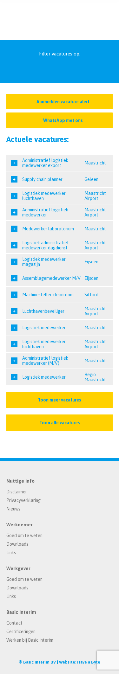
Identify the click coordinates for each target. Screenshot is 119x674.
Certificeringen (21, 631)
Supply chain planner (42, 179)
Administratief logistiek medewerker (45, 212)
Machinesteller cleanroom (48, 294)
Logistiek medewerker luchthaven (44, 196)
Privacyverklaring (23, 500)
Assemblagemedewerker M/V (51, 278)
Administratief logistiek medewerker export (45, 163)
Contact (14, 623)
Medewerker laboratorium (48, 228)
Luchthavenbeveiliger (43, 311)
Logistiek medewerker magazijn (44, 262)
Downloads (17, 544)
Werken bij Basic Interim (29, 640)
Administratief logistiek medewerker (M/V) (45, 361)
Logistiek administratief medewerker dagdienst (45, 245)
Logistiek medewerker (44, 327)
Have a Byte (88, 662)
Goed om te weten (24, 535)
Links (11, 552)
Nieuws (13, 509)
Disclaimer (16, 492)
